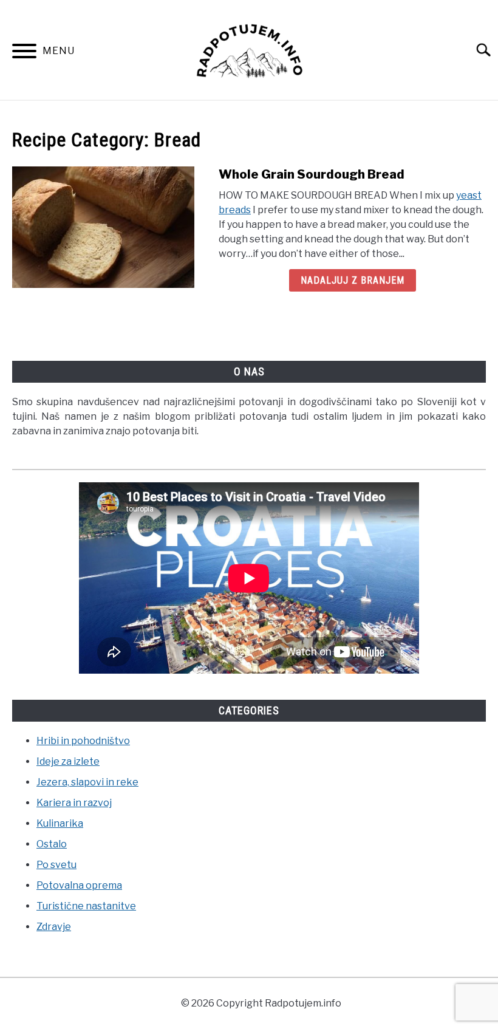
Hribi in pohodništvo (83, 741)
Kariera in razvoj (74, 802)
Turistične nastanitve (86, 906)
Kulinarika (59, 823)
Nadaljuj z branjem (352, 280)
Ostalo (51, 844)
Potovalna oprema (79, 885)
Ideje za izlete (68, 761)
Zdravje (53, 926)
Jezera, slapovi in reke (87, 782)
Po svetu (56, 864)
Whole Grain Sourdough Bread (311, 174)
